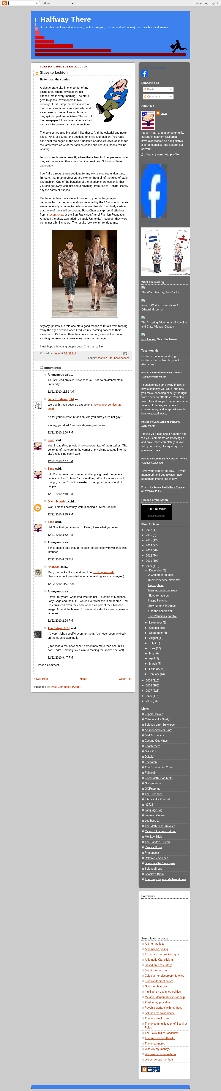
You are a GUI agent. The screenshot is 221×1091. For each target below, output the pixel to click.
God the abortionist (160, 611)
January (154, 674)
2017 (149, 529)
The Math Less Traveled (160, 826)
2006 (149, 695)
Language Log (153, 810)
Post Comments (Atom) (66, 686)
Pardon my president (158, 1002)
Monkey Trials (154, 836)
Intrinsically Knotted (157, 799)
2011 (149, 560)
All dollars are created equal (162, 954)
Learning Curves (155, 815)
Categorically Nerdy (157, 719)
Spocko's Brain (154, 874)
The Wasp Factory (152, 292)
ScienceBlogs (153, 868)
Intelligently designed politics (163, 991)
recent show (56, 214)
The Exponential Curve (159, 767)
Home (83, 678)
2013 (149, 550)
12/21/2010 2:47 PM (60, 461)
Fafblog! (150, 772)
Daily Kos (151, 751)
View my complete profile (162, 154)
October (154, 627)
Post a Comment (48, 665)
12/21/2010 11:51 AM (61, 391)
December (156, 570)
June (152, 648)
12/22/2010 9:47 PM (60, 657)
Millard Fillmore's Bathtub (160, 831)
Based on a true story (158, 965)
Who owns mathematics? (160, 1054)
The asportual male (157, 1018)
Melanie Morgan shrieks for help (165, 997)
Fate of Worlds (150, 305)
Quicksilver (148, 339)
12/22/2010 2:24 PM (60, 620)
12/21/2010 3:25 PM (60, 514)
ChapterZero (152, 746)
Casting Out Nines (156, 740)
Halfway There (65, 19)
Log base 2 (152, 820)
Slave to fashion (158, 595)
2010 (149, 566)
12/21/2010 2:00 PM (60, 432)
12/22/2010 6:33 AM (60, 559)
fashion (102, 358)
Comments (153, 96)
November (156, 622)
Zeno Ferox (146, 162)
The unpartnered (155, 1043)
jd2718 (149, 804)
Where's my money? (157, 1049)
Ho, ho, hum (156, 585)
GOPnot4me (152, 788)
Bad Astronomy (154, 735)
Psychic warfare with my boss (163, 1007)
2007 (149, 690)
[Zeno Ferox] (154, 217)
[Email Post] (125, 353)
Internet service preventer (164, 580)
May (152, 653)
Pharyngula (152, 852)
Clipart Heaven (154, 714)
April (152, 658)
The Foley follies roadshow (161, 1033)
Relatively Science (156, 858)
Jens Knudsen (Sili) (61, 399)
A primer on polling (156, 949)
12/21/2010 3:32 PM (60, 534)
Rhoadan (54, 566)
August (154, 638)
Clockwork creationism (159, 981)
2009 (149, 680)
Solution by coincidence (160, 1013)
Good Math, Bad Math (158, 778)
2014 (149, 545)
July (152, 643)
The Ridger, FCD (58, 628)
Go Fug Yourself (103, 572)
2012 (149, 555)
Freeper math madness (162, 590)
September (156, 632)
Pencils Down (153, 847)
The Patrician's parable (162, 616)
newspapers (121, 358)
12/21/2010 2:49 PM (60, 494)
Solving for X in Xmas (162, 605)
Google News (153, 783)
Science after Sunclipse (160, 724)
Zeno (51, 440)
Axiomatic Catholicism (159, 959)
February (155, 668)
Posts (150, 89)
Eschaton (151, 762)
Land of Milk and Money (153, 67)
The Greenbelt (154, 794)
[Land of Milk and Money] (144, 75)
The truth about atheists (160, 1038)
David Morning (57, 501)
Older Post (125, 678)
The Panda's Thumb (157, 842)
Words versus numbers (159, 1059)
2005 (149, 701)
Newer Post (40, 678)
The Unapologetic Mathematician (165, 879)
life (110, 358)
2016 (149, 535)
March (153, 663)
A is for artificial (154, 943)
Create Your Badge (149, 222)
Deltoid (149, 756)
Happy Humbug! (158, 600)
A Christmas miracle (161, 574)
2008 (149, 685)
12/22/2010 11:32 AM (61, 583)
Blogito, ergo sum (156, 970)
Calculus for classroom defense (164, 975)
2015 (149, 540)
